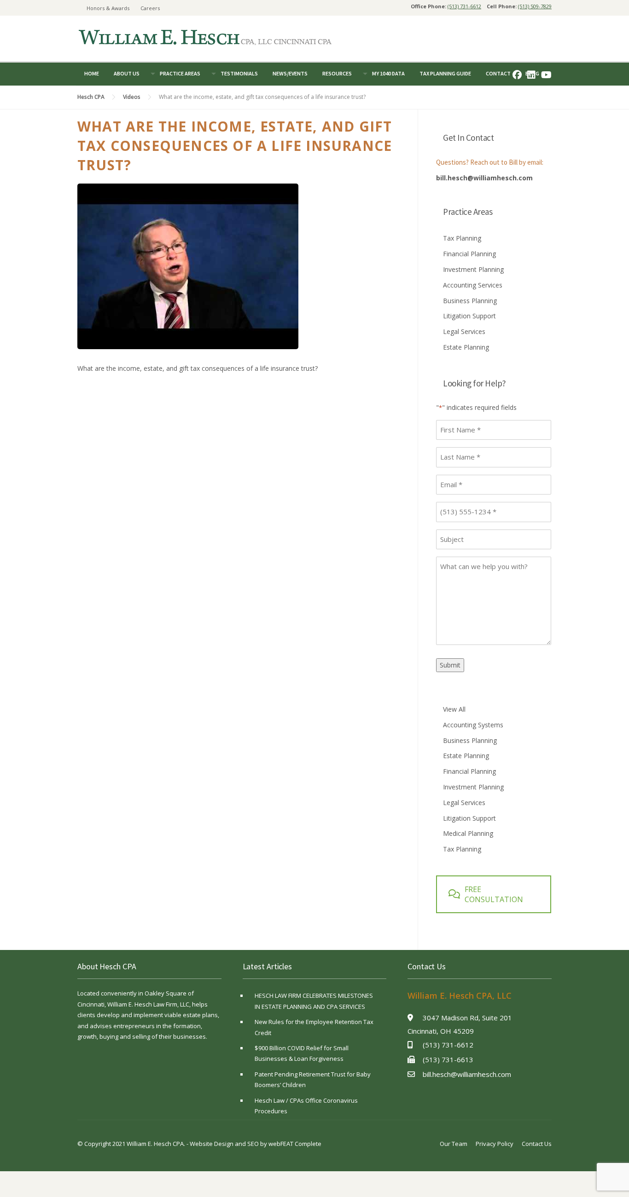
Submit (450, 665)
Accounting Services (472, 285)
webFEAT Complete (294, 1143)
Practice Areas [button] (180, 73)
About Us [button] (127, 73)
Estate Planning (466, 347)
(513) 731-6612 (464, 6)
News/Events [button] (290, 73)
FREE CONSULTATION (494, 894)
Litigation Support (469, 315)
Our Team (453, 1143)
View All (454, 709)
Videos (131, 97)
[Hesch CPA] (204, 36)
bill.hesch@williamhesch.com (484, 177)
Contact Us (537, 1143)
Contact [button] (498, 73)
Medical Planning (468, 833)
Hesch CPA (91, 97)
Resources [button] (337, 73)
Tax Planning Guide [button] (445, 73)
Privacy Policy (494, 1143)
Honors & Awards (108, 8)
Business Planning (470, 300)
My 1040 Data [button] (388, 73)
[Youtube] (546, 75)
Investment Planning (473, 269)
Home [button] (91, 73)
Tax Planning (462, 238)
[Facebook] (517, 75)
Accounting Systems (473, 724)
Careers (150, 8)
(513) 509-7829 (535, 6)
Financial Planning (469, 253)
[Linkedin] (531, 75)
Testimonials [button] (239, 73)
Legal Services (464, 331)
